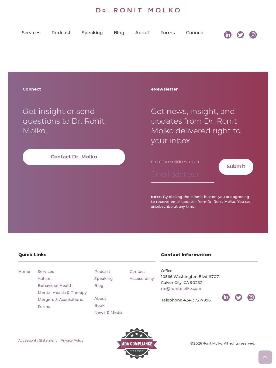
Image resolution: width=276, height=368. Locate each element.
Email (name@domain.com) (176, 161)
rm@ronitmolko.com (181, 288)
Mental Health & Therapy (62, 292)
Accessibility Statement (37, 340)
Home (24, 271)
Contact (137, 271)
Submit (236, 166)
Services (31, 32)
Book (99, 305)
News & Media (108, 312)
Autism (44, 278)
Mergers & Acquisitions (60, 299)
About (142, 32)
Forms (167, 32)
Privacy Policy (72, 340)
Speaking (92, 32)
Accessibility (142, 278)
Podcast (61, 32)
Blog (119, 32)
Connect (195, 32)
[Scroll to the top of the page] (265, 357)
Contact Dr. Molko (74, 157)
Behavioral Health (55, 285)
